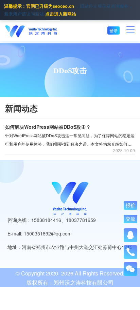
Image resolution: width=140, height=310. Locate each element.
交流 (130, 218)
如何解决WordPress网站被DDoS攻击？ (48, 126)
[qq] (130, 235)
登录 (113, 30)
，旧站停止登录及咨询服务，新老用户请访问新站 (68, 10)
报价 (130, 205)
